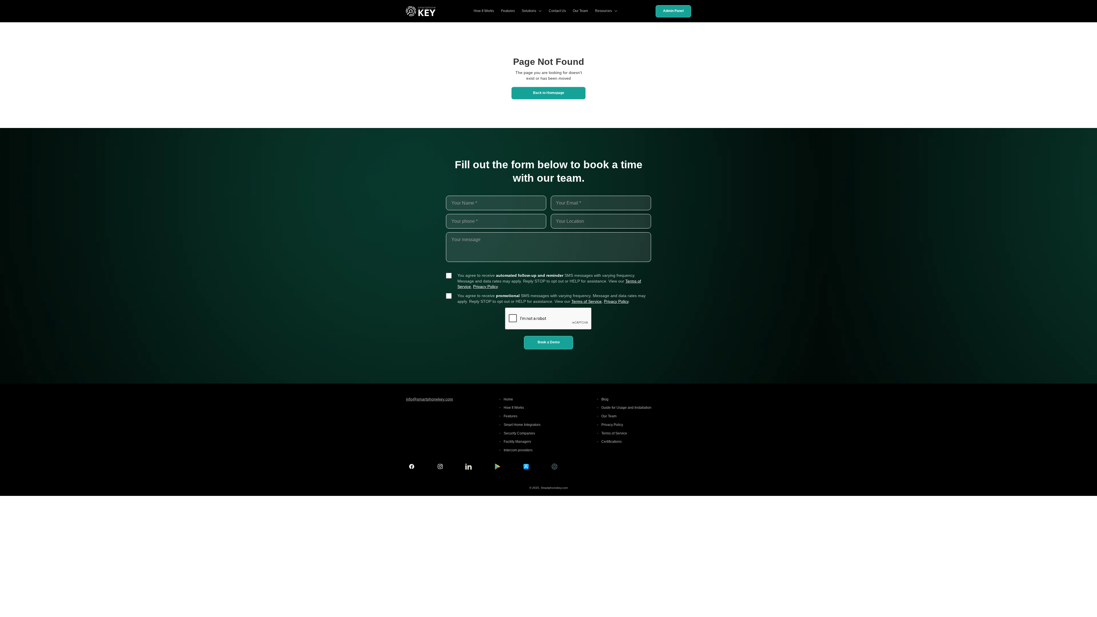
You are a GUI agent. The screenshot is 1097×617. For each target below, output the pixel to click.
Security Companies (519, 433)
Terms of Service (586, 301)
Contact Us (557, 11)
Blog (604, 399)
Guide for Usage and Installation (626, 408)
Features (508, 11)
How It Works (484, 11)
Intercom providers (518, 450)
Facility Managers (517, 442)
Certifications (611, 442)
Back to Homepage (548, 93)
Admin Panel (673, 11)
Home (508, 399)
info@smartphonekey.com (429, 399)
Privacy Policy (485, 286)
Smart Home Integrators (522, 425)
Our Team (580, 11)
